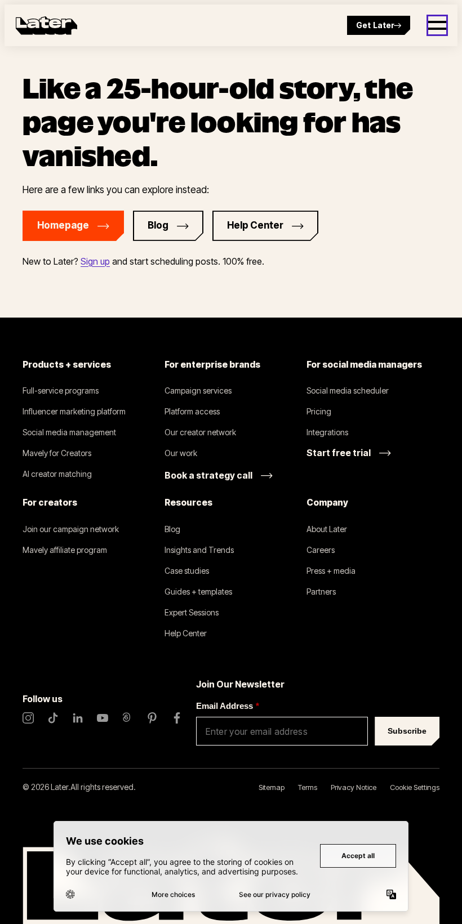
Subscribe (407, 730)
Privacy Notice (353, 787)
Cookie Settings (414, 787)
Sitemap (272, 787)
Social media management (69, 432)
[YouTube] (102, 718)
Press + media (331, 570)
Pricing (318, 411)
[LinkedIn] (77, 718)
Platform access (192, 411)
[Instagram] (28, 718)
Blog (172, 529)
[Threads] (127, 718)
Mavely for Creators (57, 453)
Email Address (227, 706)
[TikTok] (53, 718)
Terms (307, 787)
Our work (181, 453)
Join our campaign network (71, 529)
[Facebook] (177, 718)
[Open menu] (437, 25)
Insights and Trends (199, 550)
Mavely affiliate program (65, 550)
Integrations (327, 432)
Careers (320, 550)
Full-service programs (61, 390)
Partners (321, 591)
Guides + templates (198, 591)
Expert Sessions (192, 612)
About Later (326, 529)
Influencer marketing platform (74, 411)
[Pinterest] (152, 718)
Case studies (187, 570)
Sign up (95, 261)
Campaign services (198, 390)
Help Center (186, 633)
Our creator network (200, 432)
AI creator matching (57, 474)
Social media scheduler (347, 390)
